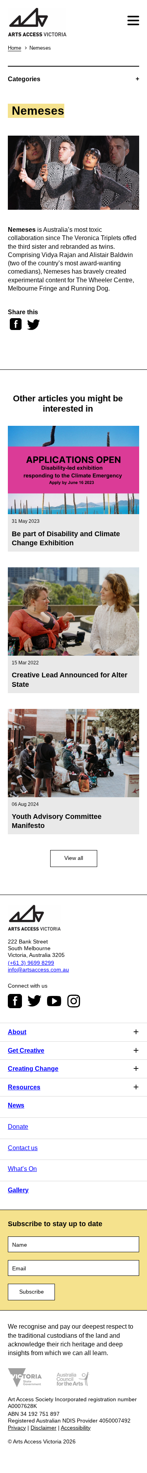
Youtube (54, 1001)
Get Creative (26, 1050)
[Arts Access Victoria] (37, 22)
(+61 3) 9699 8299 (31, 963)
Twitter (34, 1001)
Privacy (17, 1428)
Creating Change (33, 1068)
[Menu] (134, 21)
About (17, 1032)
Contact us (23, 1148)
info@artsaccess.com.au (38, 969)
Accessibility (76, 1428)
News (16, 1105)
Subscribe (31, 1291)
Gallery (18, 1190)
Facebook (15, 1001)
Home (14, 48)
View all (73, 858)
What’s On (22, 1168)
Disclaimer (43, 1428)
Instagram (74, 1001)
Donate (18, 1126)
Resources (24, 1087)
